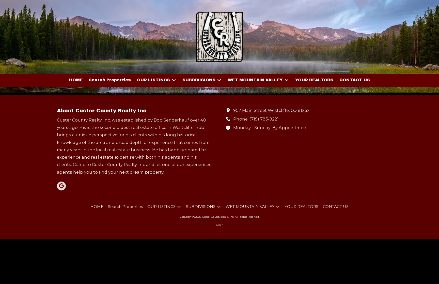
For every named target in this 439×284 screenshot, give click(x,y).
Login (219, 225)
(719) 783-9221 (264, 119)
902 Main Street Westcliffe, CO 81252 (271, 110)
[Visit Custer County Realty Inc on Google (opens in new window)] (61, 186)
